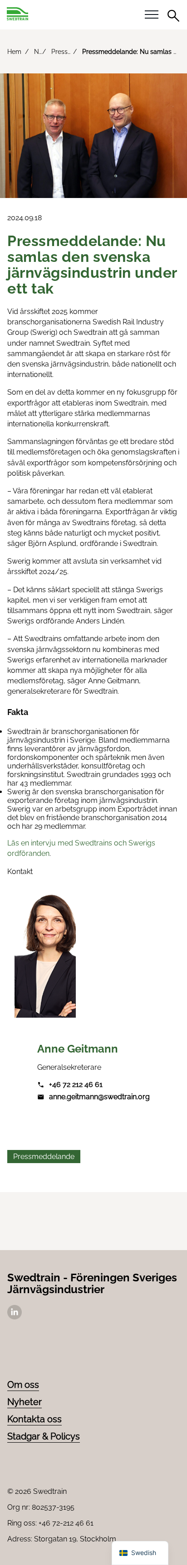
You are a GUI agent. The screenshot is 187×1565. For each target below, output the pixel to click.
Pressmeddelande (43, 1156)
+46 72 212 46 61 (76, 1084)
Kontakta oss (34, 1419)
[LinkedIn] (14, 1317)
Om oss (23, 1384)
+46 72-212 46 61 (66, 1523)
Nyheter (24, 1401)
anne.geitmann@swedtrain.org (99, 1096)
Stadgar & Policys (43, 1436)
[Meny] (151, 15)
